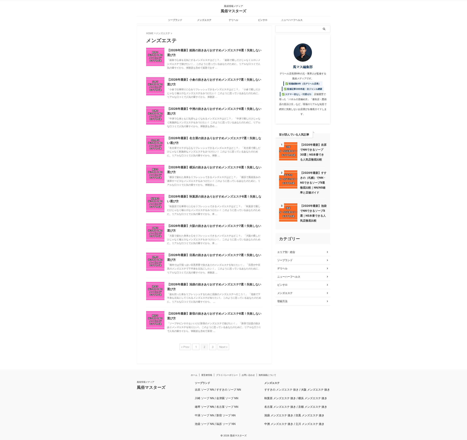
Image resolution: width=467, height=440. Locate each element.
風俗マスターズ (233, 11)
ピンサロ (262, 19)
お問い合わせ (248, 375)
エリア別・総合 (286, 251)
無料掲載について (267, 375)
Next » (223, 347)
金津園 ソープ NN (227, 398)
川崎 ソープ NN (204, 398)
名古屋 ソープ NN (227, 406)
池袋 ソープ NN (204, 424)
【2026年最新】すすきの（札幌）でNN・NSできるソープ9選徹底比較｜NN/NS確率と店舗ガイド (313, 182)
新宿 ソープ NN (226, 415)
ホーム (194, 375)
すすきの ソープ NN (228, 389)
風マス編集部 (303, 67)
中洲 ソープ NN (204, 415)
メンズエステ (204, 19)
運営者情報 (206, 375)
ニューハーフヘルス (292, 19)
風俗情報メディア (145, 382)
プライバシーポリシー (227, 375)
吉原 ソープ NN (204, 389)
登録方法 (282, 301)
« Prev (185, 347)
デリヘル (233, 19)
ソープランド (175, 19)
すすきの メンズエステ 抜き (281, 389)
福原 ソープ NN (226, 424)
